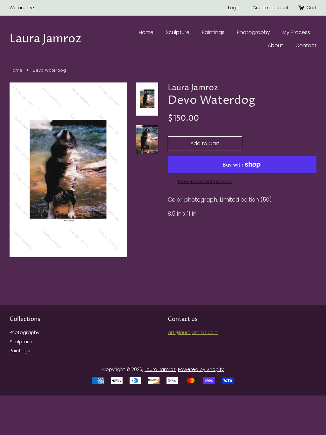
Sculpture (177, 32)
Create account (270, 7)
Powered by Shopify (201, 369)
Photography (253, 32)
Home (146, 32)
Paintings (213, 32)
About (275, 45)
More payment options (205, 181)
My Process (296, 32)
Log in (234, 7)
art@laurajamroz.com (193, 332)
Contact (305, 45)
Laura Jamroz (46, 39)
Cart (311, 7)
